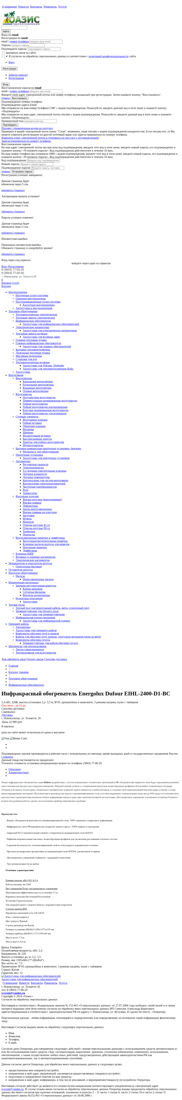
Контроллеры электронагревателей (44, 483)
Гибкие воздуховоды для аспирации (44, 413)
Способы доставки (55, 659)
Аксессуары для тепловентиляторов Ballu (48, 368)
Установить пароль (22, 171)
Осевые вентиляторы (36, 391)
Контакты (36, 6)
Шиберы (28, 432)
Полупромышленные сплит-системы (38, 301)
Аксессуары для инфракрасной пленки (46, 620)
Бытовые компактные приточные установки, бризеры (48, 448)
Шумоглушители (33, 445)
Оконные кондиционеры (31, 298)
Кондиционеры (18, 292)
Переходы (29, 534)
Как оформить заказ (14, 659)
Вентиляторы (24, 378)
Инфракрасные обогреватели (33, 320)
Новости (23, 6)
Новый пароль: (10, 164)
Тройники (29, 531)
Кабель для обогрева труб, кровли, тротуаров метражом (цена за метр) (58, 636)
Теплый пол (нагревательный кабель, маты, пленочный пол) (52, 607)
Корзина (6, 282)
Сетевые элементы (27, 416)
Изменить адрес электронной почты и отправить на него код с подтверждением (50, 137)
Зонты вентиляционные (37, 509)
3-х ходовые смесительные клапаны (44, 470)
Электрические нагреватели (33, 560)
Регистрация (9, 68)
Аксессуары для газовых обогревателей (47, 346)
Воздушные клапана (35, 419)
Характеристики (19, 772)
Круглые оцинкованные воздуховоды (45, 410)
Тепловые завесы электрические (35, 317)
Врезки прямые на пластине (40, 512)
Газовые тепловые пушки (31, 340)
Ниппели (28, 521)
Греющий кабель (19, 623)
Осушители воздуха (21, 569)
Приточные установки (29, 454)
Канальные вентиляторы (38, 381)
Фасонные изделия (27, 496)
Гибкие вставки (32, 422)
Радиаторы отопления (29, 598)
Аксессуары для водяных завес (41, 336)
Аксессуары (23, 371)
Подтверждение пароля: (16, 167)
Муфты (27, 518)
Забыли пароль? (18, 74)
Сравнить (7, 756)
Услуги (62, 6)
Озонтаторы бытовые (29, 566)
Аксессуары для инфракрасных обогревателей (51, 324)
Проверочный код (12, 120)
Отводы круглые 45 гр (36, 525)
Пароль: (6, 45)
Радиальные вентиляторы (38, 384)
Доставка (7, 714)
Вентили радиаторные (36, 595)
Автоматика (23, 461)
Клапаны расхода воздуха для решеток (46, 544)
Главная (13, 665)
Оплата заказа (35, 659)
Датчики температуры (36, 477)
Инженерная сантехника (23, 582)
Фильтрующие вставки (37, 435)
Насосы (20, 576)
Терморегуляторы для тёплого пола (37, 611)
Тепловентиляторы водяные (33, 362)
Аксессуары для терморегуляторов (44, 614)
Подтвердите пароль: (14, 48)
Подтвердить (10, 125)
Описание (15, 769)
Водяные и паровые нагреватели (35, 556)
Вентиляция (16, 375)
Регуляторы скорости (35, 464)
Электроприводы (33, 467)
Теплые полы (17, 604)
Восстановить (19, 98)
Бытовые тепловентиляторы (33, 349)
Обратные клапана (34, 426)
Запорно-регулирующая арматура (36, 585)
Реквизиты (50, 6)
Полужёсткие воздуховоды (39, 397)
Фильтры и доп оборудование (41, 451)
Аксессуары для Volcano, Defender (43, 365)
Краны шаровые (32, 588)
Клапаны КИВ (24, 553)
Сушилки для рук (26, 359)
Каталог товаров (19, 672)
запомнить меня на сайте (20, 52)
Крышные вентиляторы (37, 387)
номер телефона (19, 41)
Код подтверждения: (13, 160)
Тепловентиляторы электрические (36, 314)
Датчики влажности (35, 473)
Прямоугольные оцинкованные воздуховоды (50, 400)
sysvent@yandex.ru (13, 993)
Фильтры (28, 429)
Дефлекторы (30, 505)
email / (15, 41)
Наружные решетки (35, 547)
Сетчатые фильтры (34, 592)
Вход (12, 62)
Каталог (6, 286)
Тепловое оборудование (23, 311)
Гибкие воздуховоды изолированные (45, 406)
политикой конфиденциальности (109, 56)
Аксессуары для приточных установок (46, 458)
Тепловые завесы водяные (31, 333)
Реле (25, 489)
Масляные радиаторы (29, 355)
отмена (5, 98)
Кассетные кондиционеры (39, 304)
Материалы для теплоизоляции (27, 646)
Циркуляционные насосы (38, 579)
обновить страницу (13, 190)
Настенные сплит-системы (32, 295)
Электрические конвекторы (32, 327)
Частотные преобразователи (40, 486)
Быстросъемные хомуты (37, 438)
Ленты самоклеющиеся (30, 649)
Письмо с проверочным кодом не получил (27, 128)
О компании (9, 6)
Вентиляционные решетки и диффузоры (40, 537)
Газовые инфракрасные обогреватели (38, 343)
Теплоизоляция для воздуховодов (36, 652)
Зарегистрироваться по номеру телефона (26, 140)
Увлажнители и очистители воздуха (30, 563)
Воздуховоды (24, 394)
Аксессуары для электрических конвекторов (50, 330)
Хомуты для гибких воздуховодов (43, 442)
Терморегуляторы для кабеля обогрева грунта (50, 643)
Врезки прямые (32, 502)
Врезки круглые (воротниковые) (42, 499)
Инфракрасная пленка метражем (35, 617)
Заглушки (28, 515)
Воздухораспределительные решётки (45, 540)
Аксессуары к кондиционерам (34, 308)
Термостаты (30, 493)
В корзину (7, 726)
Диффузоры (30, 550)
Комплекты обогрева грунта (33, 639)
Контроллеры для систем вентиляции (45, 480)
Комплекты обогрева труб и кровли (37, 633)
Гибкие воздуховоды (35, 403)
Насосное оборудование (23, 572)
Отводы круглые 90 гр (36, 528)
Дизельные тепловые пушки (33, 352)
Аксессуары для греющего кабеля (36, 630)
